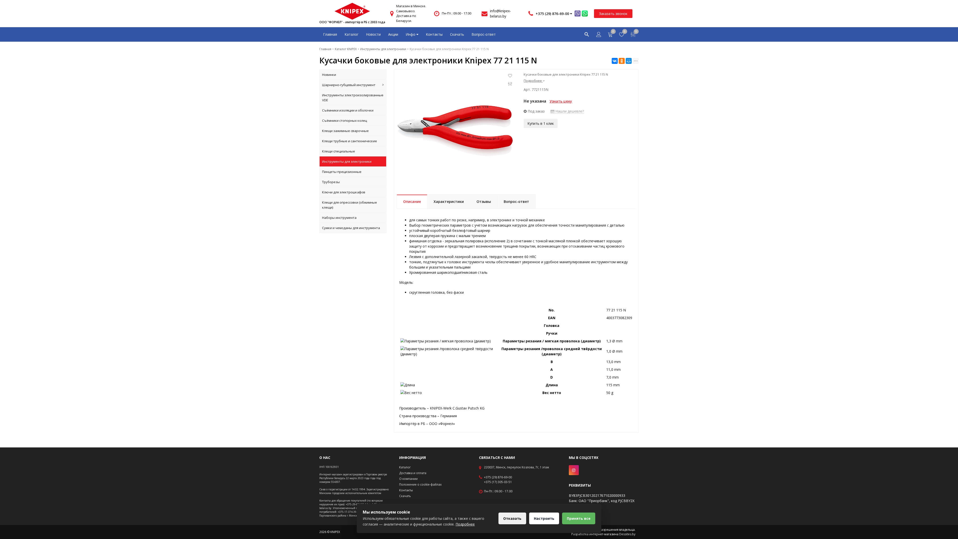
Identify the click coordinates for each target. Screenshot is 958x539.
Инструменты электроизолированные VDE (352, 97)
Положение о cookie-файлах (420, 484)
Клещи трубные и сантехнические (349, 141)
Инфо (411, 34)
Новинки (329, 74)
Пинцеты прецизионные (341, 171)
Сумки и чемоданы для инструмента (351, 228)
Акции (393, 34)
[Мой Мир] (629, 61)
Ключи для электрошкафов (343, 192)
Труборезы (331, 182)
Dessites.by (627, 534)
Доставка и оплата (412, 473)
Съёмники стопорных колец (344, 120)
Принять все (579, 518)
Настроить (544, 518)
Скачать (457, 34)
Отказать (512, 518)
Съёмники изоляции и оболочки (347, 110)
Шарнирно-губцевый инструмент (348, 85)
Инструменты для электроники (346, 161)
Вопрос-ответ (484, 34)
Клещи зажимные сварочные (345, 131)
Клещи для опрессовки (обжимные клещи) (349, 205)
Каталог (352, 34)
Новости (373, 34)
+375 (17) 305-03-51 (498, 482)
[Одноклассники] (622, 61)
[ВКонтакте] (615, 61)
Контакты (434, 34)
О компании (408, 479)
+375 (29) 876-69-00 (498, 477)
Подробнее (465, 524)
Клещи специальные (338, 151)
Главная (330, 34)
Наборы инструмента (339, 217)
